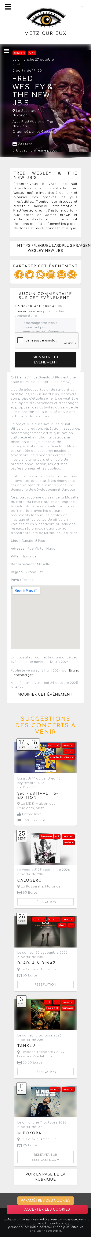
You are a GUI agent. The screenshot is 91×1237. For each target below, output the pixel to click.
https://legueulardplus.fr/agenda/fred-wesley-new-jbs (48, 248)
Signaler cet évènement (46, 359)
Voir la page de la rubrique (45, 1177)
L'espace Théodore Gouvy (42, 1052)
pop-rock (52, 1008)
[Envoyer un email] (61, 274)
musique (39, 919)
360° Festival (33, 820)
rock (47, 1002)
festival (68, 751)
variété (69, 842)
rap (71, 925)
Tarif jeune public (43, 150)
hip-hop (53, 919)
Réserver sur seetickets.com (45, 1157)
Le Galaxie (29, 969)
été (57, 836)
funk (32, 53)
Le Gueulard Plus (30, 110)
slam (62, 925)
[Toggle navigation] (8, 7)
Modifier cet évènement (45, 694)
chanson (46, 836)
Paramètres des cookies (45, 1201)
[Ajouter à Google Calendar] (50, 274)
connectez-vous (28, 311)
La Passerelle (31, 886)
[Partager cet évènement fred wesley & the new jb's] (72, 274)
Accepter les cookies (47, 1209)
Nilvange (20, 115)
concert (19, 53)
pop (56, 1002)
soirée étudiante (62, 757)
